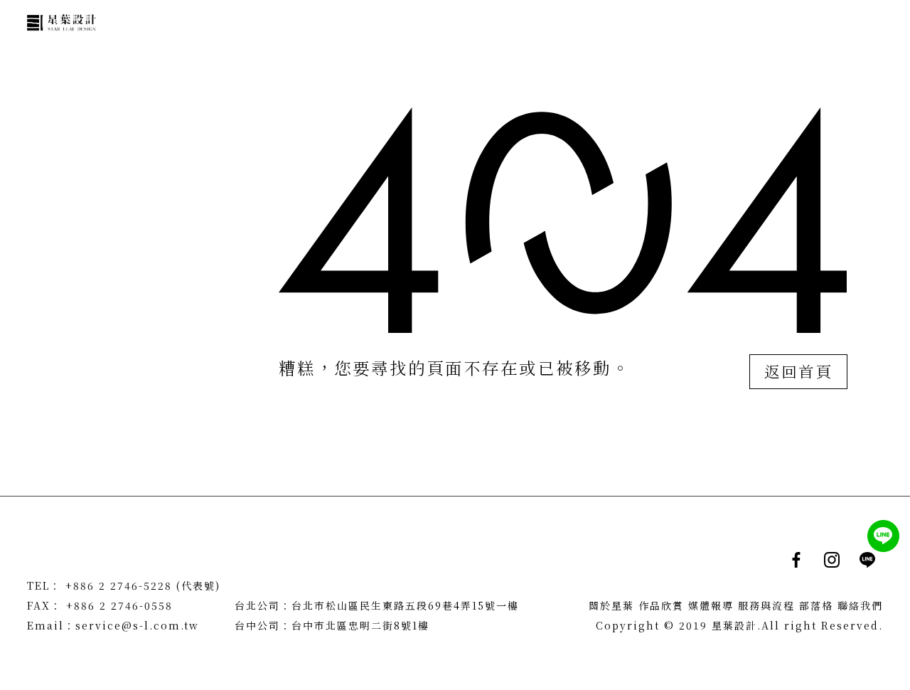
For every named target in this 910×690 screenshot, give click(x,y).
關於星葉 (611, 605)
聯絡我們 (860, 605)
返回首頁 (798, 371)
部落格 (816, 605)
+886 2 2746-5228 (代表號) (142, 585)
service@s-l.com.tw (137, 625)
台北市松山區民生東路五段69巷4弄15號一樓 (405, 605)
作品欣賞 (661, 605)
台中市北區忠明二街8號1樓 (360, 625)
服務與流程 (766, 605)
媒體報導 (711, 605)
